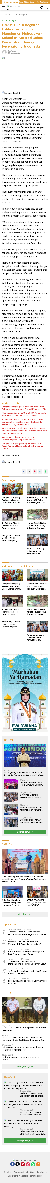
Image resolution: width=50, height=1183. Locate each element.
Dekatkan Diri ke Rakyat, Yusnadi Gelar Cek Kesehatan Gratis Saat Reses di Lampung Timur (24, 1038)
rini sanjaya (12, 51)
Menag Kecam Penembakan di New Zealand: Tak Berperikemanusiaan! (24, 942)
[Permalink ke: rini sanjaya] (4, 52)
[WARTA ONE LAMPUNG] (14, 7)
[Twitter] (17, 1164)
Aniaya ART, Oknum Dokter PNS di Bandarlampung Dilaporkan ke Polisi (19, 438)
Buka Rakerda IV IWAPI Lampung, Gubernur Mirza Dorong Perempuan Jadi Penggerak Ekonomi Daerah (32, 821)
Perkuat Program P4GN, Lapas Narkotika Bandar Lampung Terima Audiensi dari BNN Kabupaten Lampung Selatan (32, 1094)
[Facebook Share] (24, 471)
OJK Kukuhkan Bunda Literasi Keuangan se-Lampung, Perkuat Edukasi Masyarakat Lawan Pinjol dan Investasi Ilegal (12, 902)
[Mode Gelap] (41, 7)
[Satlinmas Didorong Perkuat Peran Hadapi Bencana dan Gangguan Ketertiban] (11, 797)
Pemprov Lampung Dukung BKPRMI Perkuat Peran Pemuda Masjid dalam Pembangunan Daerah (22, 446)
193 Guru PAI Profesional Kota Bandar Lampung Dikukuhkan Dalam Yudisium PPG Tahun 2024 (32, 1113)
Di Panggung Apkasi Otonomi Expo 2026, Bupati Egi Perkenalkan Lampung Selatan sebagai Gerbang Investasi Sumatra (23, 773)
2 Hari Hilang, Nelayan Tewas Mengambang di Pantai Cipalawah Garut (27, 962)
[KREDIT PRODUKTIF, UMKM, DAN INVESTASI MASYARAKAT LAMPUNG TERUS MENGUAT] (37, 892)
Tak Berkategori (9, 20)
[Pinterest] (23, 1164)
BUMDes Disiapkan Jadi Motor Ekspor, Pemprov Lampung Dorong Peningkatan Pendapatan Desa (32, 808)
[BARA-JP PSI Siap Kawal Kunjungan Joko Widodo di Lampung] (25, 1010)
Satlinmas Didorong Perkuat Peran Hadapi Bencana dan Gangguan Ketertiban (31, 796)
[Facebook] (12, 1164)
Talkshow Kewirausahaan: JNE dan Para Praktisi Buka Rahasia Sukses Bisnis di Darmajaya (33, 1132)
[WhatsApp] (33, 1164)
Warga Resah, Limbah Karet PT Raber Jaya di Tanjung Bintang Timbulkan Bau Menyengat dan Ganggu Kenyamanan (24, 430)
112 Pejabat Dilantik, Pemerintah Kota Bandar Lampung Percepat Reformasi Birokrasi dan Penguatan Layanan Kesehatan (23, 422)
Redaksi (7, 1172)
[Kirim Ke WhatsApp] (46, 471)
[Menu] (4, 7)
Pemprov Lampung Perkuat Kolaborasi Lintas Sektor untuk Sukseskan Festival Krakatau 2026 (24, 407)
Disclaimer (42, 1172)
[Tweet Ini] (29, 471)
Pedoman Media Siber (24, 1172)
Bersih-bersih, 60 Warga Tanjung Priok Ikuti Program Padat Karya (26, 952)
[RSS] (38, 1164)
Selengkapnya (24, 832)
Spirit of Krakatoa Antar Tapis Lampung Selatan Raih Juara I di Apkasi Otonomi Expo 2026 (31, 783)
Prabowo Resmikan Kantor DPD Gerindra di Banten (27, 982)
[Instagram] (28, 1164)
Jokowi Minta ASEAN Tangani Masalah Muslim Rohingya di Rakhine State (23, 1048)
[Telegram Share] (40, 471)
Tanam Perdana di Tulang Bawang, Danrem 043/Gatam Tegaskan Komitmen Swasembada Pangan (27, 933)
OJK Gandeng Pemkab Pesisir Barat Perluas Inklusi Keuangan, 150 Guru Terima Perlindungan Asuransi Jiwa (24, 879)
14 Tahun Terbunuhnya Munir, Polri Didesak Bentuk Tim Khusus (28, 972)
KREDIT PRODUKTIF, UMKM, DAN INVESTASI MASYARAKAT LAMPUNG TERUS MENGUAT (37, 902)
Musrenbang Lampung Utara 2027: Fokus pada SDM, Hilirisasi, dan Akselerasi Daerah (24, 414)
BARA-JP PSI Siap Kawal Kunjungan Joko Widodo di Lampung (25, 1029)
